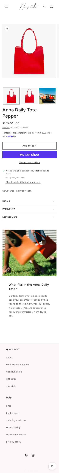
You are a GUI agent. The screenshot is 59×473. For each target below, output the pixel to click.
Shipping (6, 127)
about (9, 357)
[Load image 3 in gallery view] (47, 96)
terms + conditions (16, 434)
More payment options (29, 162)
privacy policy (13, 441)
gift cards (11, 379)
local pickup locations (17, 364)
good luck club (14, 371)
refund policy (13, 427)
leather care (12, 413)
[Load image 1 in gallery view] (11, 96)
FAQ (8, 406)
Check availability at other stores (23, 182)
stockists (11, 386)
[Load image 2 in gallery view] (29, 96)
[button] (6, 6)
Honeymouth (33, 470)
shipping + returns (16, 420)
